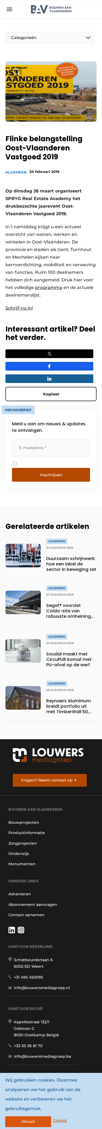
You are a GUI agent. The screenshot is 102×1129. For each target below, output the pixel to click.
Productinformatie (26, 832)
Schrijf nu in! (19, 308)
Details (60, 1120)
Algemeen (16, 172)
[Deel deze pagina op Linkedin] (49, 378)
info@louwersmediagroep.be (42, 1056)
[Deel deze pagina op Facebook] (49, 366)
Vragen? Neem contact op (47, 780)
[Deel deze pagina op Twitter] (49, 353)
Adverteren (19, 894)
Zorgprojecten (22, 843)
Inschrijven (51, 474)
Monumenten (22, 863)
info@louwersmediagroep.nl (42, 987)
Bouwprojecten (23, 822)
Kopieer (51, 394)
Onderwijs (18, 853)
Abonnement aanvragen (32, 904)
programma (48, 287)
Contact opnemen (26, 914)
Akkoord (28, 1122)
